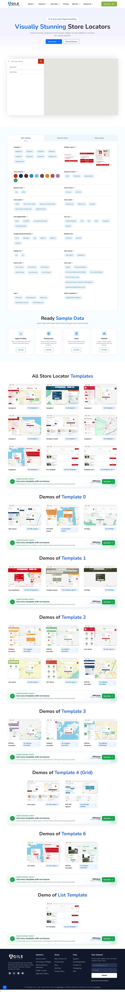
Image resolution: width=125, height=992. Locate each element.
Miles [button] (23, 192)
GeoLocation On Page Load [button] (23, 209)
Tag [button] (35, 238)
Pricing (66, 4)
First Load (67, 263)
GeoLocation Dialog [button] (29, 204)
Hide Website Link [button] (38, 302)
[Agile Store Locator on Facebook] (10, 973)
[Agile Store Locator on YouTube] (22, 973)
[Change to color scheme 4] (37, 176)
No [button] (23, 255)
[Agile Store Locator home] (14, 4)
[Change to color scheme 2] (26, 176)
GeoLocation (18, 200)
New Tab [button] (78, 238)
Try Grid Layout (51, 804)
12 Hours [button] (68, 192)
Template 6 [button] (41, 156)
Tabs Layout (68, 251)
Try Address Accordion (65, 650)
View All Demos (71, 42)
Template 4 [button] (18, 156)
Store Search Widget (43, 962)
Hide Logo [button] (18, 297)
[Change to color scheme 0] (16, 176)
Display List (17, 251)
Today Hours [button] (69, 204)
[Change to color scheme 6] (47, 176)
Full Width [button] (26, 221)
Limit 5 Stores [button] (45, 267)
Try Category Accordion (28, 650)
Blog (56, 965)
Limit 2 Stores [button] (32, 267)
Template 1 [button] (29, 151)
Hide (15, 293)
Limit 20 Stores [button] (33, 272)
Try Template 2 (108, 408)
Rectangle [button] (26, 238)
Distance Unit (18, 188)
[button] (71, 158)
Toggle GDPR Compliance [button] (73, 297)
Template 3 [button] (52, 151)
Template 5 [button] (29, 156)
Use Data (21, 350)
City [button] (89, 221)
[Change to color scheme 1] (21, 176)
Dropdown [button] (77, 176)
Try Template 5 (108, 439)
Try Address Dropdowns (103, 744)
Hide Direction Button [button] (21, 302)
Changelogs (77, 968)
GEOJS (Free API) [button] (41, 209)
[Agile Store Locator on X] (14, 973)
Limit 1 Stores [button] (19, 267)
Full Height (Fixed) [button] (20, 226)
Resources (87, 4)
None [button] (17, 221)
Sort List (67, 217)
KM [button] (16, 192)
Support (76, 959)
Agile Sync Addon (42, 973)
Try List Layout (108, 649)
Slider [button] (67, 176)
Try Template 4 (71, 439)
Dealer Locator (41, 970)
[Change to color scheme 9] (16, 180)
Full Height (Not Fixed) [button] (40, 221)
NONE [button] (17, 204)
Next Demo (52, 42)
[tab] (25, 138)
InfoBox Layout (69, 147)
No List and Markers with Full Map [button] (76, 272)
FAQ (74, 971)
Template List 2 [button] (19, 161)
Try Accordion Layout (66, 530)
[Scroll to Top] (4, 987)
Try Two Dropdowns (31, 590)
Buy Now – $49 (109, 4)
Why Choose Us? (60, 959)
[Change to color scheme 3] (31, 176)
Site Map (57, 968)
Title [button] (82, 221)
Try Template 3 (33, 439)
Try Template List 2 (107, 469)
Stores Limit (18, 263)
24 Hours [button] (78, 192)
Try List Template (70, 469)
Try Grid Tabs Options (84, 805)
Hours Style (68, 200)
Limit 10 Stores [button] (19, 272)
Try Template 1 (71, 408)
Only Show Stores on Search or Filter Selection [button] (79, 282)
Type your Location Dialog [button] (47, 204)
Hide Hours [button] (43, 297)
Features (41, 4)
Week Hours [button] (81, 204)
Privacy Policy (59, 971)
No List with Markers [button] (96, 272)
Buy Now (107, 482)
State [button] (96, 221)
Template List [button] (52, 156)
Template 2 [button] (41, 151)
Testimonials (59, 962)
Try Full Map (109, 529)
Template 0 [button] (18, 151)
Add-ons (75, 4)
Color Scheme (18, 172)
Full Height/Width (20, 217)
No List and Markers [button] (80, 267)
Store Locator (41, 959)
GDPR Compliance (70, 293)
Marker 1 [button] (43, 238)
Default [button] (68, 267)
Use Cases (54, 4)
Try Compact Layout (69, 590)
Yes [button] (16, 255)
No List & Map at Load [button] (72, 277)
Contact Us (77, 965)
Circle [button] (17, 238)
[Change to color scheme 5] (42, 176)
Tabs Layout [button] (69, 255)
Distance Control (69, 172)
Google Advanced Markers (22, 234)
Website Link (68, 234)
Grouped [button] (92, 204)
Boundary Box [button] (89, 176)
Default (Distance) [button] (71, 221)
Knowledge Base (79, 962)
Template (17, 147)
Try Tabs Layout (32, 529)
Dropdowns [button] (81, 255)
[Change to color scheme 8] (58, 176)
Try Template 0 (33, 408)
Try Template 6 (33, 469)
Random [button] (68, 226)
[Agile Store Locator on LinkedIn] (18, 973)
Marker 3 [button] (18, 243)
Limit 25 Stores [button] (46, 272)
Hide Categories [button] (30, 297)
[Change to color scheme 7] (52, 176)
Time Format (68, 188)
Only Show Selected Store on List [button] (75, 287)
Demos (30, 4)
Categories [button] (106, 221)
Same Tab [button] (68, 238)
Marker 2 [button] (52, 238)
